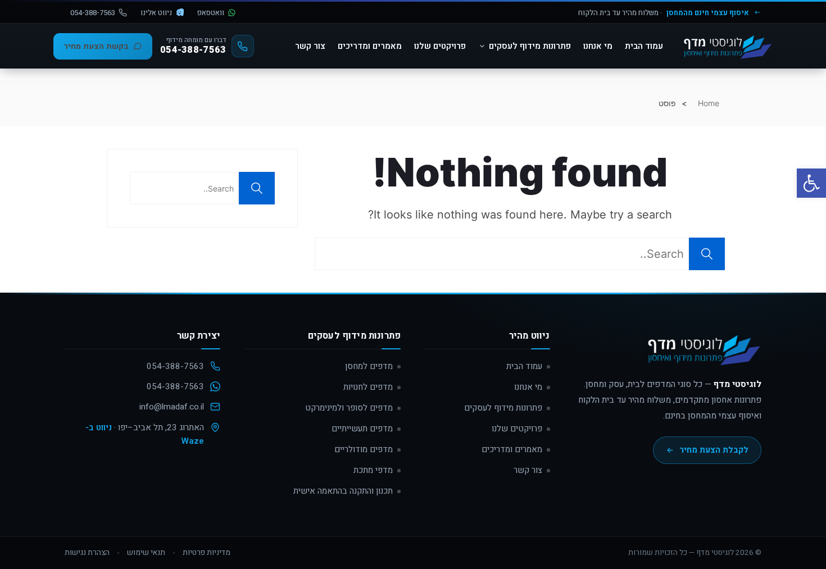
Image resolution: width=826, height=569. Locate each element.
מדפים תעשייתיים (362, 428)
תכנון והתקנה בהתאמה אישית (343, 491)
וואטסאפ (210, 12)
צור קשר (310, 46)
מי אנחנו (597, 46)
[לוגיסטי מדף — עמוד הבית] (701, 354)
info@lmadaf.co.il (171, 406)
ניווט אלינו (156, 12)
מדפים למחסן (369, 366)
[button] (811, 183)
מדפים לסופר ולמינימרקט (349, 408)
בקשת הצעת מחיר (96, 46)
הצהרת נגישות (87, 552)
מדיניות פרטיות (206, 552)
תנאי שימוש (146, 552)
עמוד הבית (644, 46)
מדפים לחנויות (368, 387)
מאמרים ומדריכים (370, 46)
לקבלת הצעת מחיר (713, 450)
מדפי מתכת (373, 470)
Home (708, 103)
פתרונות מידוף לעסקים (530, 46)
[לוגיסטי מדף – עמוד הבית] (726, 46)
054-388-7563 (92, 12)
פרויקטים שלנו (440, 46)
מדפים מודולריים (363, 449)
